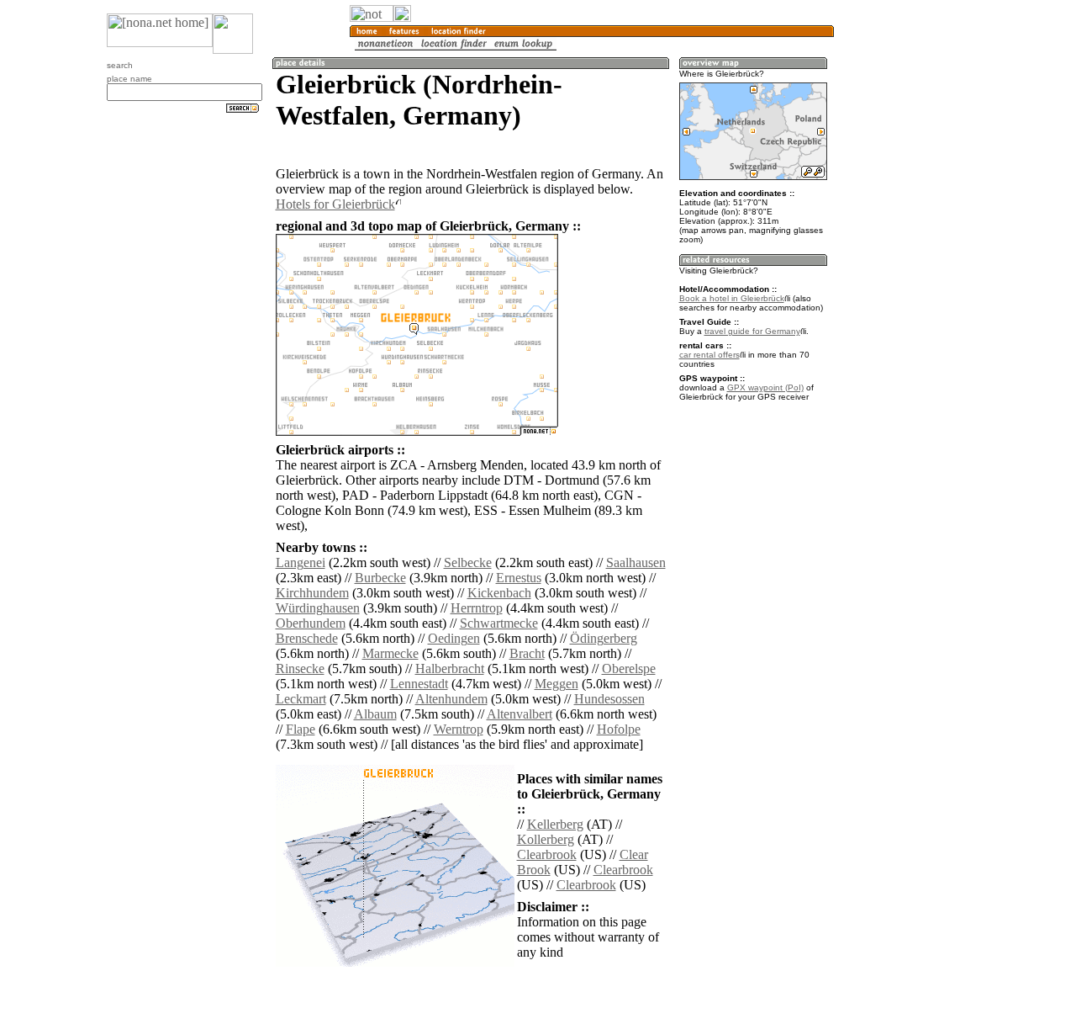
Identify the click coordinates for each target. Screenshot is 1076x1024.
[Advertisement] (914, 277)
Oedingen (454, 638)
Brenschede (307, 638)
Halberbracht (449, 668)
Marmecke (390, 653)
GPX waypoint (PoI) (765, 387)
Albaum (375, 714)
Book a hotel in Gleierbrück (731, 298)
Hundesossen (609, 699)
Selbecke (468, 562)
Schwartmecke (499, 623)
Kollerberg (545, 839)
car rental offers (709, 354)
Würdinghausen (318, 608)
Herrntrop (477, 608)
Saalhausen (636, 562)
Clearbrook (547, 854)
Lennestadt (419, 683)
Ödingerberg (603, 638)
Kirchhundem (312, 593)
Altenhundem (451, 699)
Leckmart (301, 699)
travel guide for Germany (752, 331)
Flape (300, 729)
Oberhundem (310, 623)
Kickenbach (499, 593)
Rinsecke (300, 668)
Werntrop (458, 729)
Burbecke (380, 577)
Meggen (556, 683)
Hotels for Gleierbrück (335, 204)
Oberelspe (629, 668)
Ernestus (518, 577)
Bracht (527, 653)
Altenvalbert (519, 714)
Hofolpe (619, 729)
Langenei (300, 562)
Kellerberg (555, 824)
